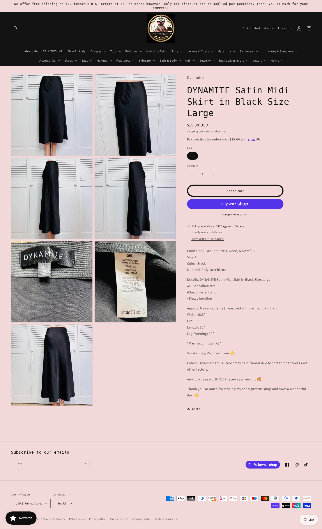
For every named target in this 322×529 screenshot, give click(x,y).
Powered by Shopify (53, 518)
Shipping (192, 131)
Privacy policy (97, 518)
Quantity (192, 165)
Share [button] (196, 409)
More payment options (235, 214)
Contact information (167, 518)
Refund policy (77, 518)
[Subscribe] (85, 464)
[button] (16, 28)
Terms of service (119, 518)
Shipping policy (141, 518)
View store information (207, 239)
